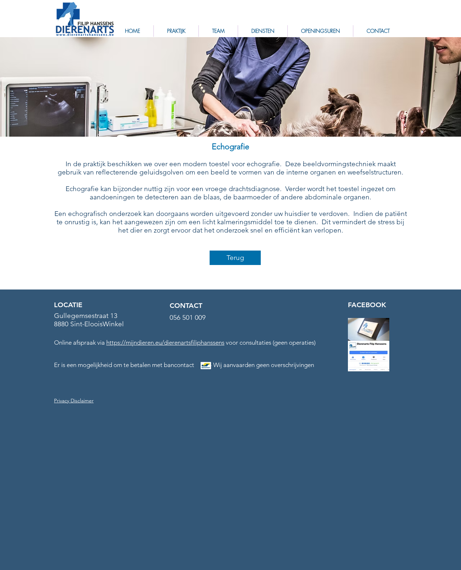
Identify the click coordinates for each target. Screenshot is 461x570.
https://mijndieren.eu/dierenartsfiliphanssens (165, 342)
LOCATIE (68, 305)
